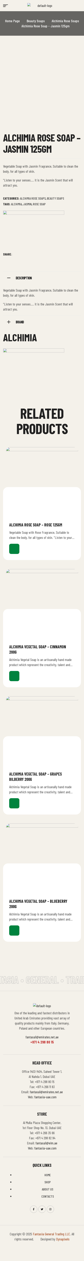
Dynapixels (63, 1239)
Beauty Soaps (36, 21)
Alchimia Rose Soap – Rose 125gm (35, 524)
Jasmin (27, 204)
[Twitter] (42, 1209)
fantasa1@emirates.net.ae (42, 1037)
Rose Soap (39, 204)
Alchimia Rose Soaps (65, 21)
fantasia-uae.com (45, 1097)
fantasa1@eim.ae (46, 1143)
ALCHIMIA (16, 204)
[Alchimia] (33, 231)
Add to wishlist (73, 524)
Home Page (12, 21)
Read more (14, 549)
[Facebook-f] (33, 1209)
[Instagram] (50, 1209)
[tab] (42, 277)
